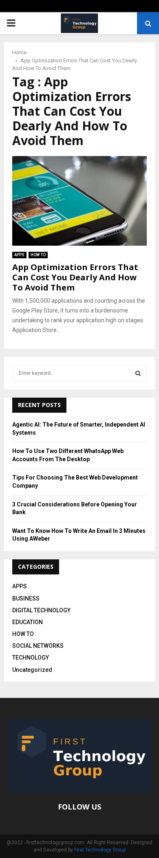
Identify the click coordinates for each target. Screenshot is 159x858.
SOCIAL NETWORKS (38, 645)
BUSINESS (26, 598)
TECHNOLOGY (30, 657)
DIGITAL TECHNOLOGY (41, 610)
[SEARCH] (138, 373)
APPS (19, 255)
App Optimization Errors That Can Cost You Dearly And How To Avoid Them (75, 277)
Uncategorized (32, 670)
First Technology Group (100, 850)
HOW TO (38, 255)
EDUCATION (27, 622)
